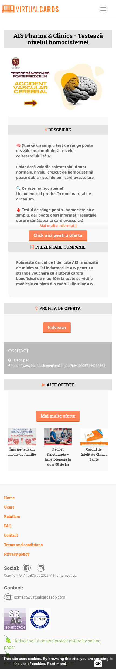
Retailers (12, 516)
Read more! (56, 664)
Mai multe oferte (58, 416)
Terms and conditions (23, 544)
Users (9, 507)
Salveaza (57, 327)
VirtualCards (30, 9)
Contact (11, 535)
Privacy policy (16, 554)
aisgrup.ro (21, 360)
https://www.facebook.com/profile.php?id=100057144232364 (58, 366)
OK (98, 664)
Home (9, 497)
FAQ (7, 525)
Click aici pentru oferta (58, 235)
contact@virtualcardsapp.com (39, 597)
